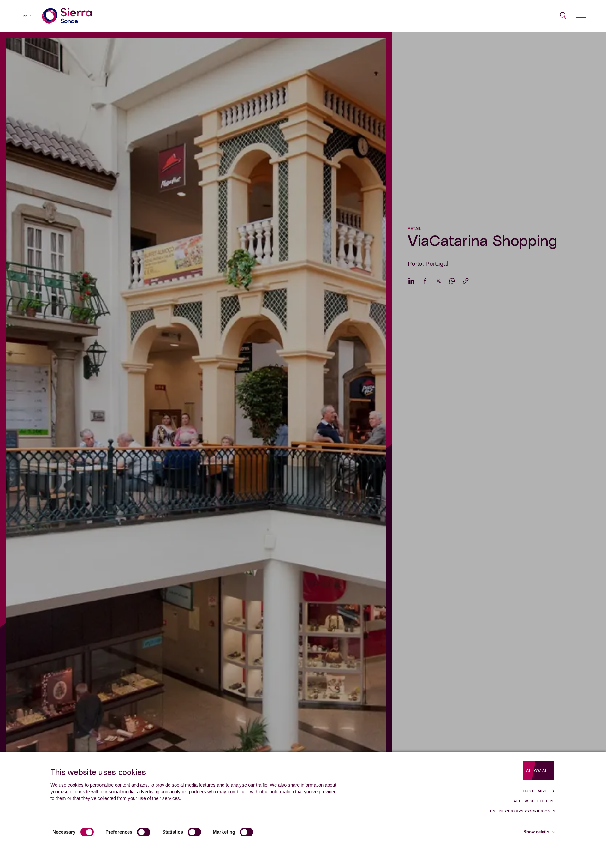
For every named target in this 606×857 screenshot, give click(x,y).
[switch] (143, 832)
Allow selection (534, 801)
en (25, 16)
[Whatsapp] (452, 281)
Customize (535, 791)
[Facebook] (425, 281)
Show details (536, 832)
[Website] (67, 16)
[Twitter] (438, 281)
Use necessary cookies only (523, 811)
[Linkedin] (411, 281)
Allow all (538, 771)
